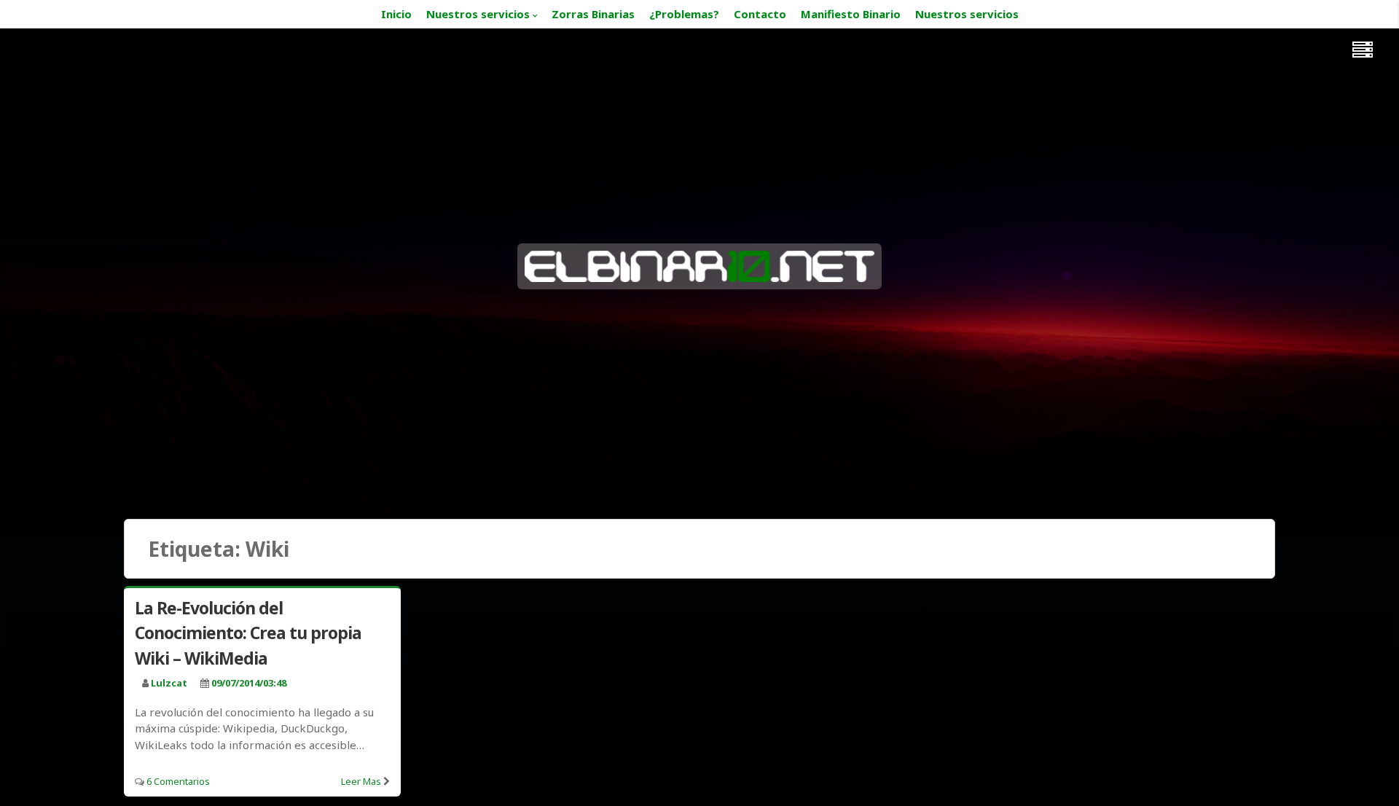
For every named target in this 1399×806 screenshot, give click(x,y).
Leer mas (361, 781)
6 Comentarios (178, 781)
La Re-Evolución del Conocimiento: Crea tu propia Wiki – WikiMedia (248, 633)
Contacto (760, 14)
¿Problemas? (684, 14)
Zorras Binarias (593, 14)
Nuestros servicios (478, 14)
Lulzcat (169, 682)
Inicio (396, 14)
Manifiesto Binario (851, 14)
